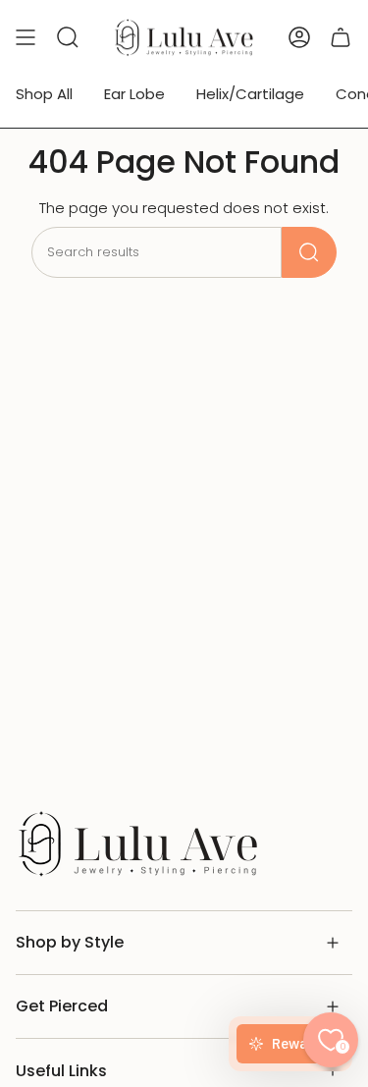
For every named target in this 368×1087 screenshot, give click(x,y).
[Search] (309, 252)
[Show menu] (25, 37)
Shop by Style (70, 942)
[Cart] (340, 37)
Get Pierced (62, 1006)
